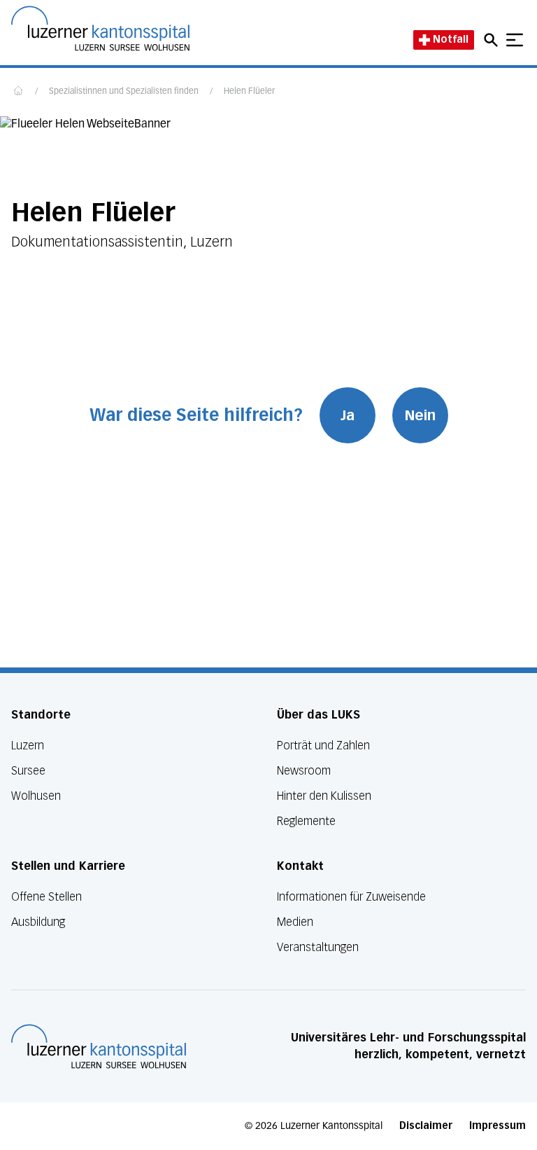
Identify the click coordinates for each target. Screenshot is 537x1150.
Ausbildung (38, 922)
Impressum (497, 1126)
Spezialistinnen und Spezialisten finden (124, 92)
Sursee (28, 770)
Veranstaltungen (318, 947)
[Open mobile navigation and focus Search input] (492, 40)
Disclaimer (425, 1126)
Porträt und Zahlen (323, 745)
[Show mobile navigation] (514, 40)
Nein (420, 415)
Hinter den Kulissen (324, 796)
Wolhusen (36, 796)
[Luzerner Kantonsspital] (98, 1046)
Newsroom (304, 770)
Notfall (450, 40)
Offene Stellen (46, 896)
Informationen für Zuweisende (351, 896)
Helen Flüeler (249, 92)
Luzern (27, 745)
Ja (348, 415)
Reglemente (306, 821)
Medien (295, 922)
